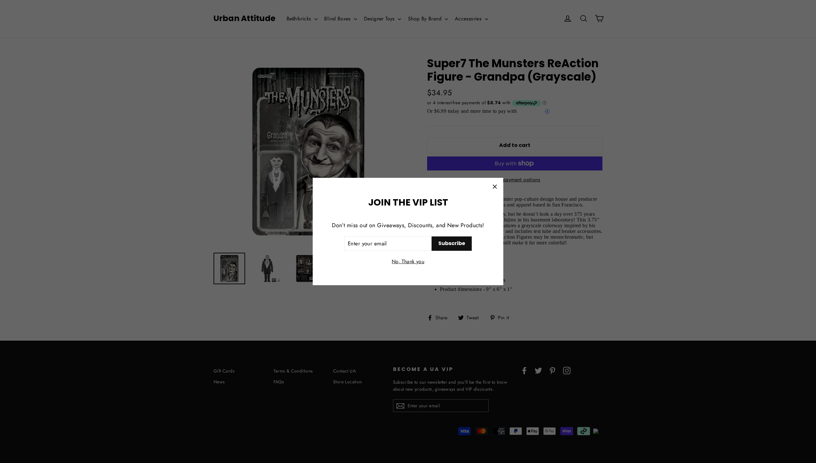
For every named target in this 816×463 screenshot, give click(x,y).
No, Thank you (408, 261)
